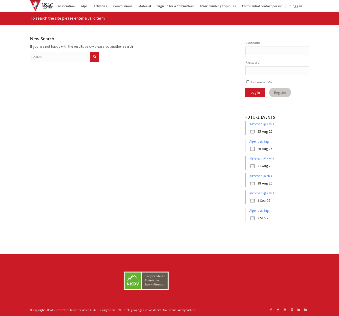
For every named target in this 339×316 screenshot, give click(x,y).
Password (252, 62)
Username (253, 43)
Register (280, 92)
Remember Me (261, 82)
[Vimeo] (277, 309)
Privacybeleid (107, 310)
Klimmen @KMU (261, 124)
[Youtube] (284, 309)
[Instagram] (291, 309)
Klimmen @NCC (261, 176)
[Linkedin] (298, 309)
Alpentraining (259, 141)
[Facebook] (271, 309)
